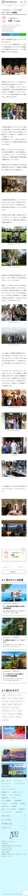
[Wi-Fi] (14, 770)
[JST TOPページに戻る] (14, 838)
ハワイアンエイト (6, 783)
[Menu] (25, 2)
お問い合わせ (5, 806)
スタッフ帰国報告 (6, 800)
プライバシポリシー (7, 812)
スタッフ (14, 798)
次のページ (21, 567)
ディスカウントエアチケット (9, 789)
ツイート (14, 34)
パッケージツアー (6, 786)
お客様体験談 (17, 800)
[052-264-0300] (21, 2)
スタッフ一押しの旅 (14, 795)
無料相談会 (22, 809)
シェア (6, 34)
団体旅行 (4, 795)
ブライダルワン (18, 781)
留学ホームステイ (6, 781)
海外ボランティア (17, 792)
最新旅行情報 (5, 798)
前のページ (7, 567)
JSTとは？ (4, 803)
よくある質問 (13, 803)
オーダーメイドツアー (19, 783)
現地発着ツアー (6, 792)
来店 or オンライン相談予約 (9, 809)
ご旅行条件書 (18, 812)
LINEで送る (23, 34)
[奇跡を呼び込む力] (14, 755)
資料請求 (14, 806)
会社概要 (22, 803)
